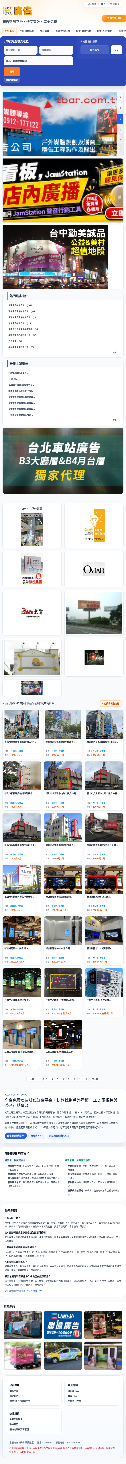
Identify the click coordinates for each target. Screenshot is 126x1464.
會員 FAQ (37, 1291)
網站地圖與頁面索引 (19, 1429)
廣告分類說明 (12, 80)
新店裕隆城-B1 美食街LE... (17, 948)
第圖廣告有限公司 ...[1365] (20, 305)
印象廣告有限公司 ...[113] (19, 323)
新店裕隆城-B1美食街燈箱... (59, 896)
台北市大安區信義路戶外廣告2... (102, 742)
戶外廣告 (9, 31)
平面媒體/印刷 (27, 31)
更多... (115, 353)
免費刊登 (115, 4)
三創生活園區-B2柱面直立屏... (60, 1051)
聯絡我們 (14, 1424)
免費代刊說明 (74, 1401)
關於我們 (14, 1396)
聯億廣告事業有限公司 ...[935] (21, 311)
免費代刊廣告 (16, 1419)
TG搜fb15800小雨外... (18, 373)
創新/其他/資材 (104, 31)
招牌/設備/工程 (62, 31)
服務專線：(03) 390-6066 (68, 1442)
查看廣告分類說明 (15, 1135)
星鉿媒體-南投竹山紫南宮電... (21, 397)
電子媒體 (44, 31)
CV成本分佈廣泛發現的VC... (21, 385)
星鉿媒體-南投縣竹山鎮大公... (21, 403)
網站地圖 (14, 1391)
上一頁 (31, 1079)
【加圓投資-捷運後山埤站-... (20, 415)
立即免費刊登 (114, 18)
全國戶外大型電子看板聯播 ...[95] (23, 329)
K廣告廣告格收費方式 (20, 1401)
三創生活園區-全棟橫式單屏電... (19, 1051)
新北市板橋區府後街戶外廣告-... (19, 793)
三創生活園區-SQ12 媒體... (17, 1000)
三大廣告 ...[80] (15, 341)
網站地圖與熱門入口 (59, 1135)
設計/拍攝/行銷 (83, 31)
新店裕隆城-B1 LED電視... (99, 896)
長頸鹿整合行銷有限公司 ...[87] (22, 335)
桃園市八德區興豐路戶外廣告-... (61, 845)
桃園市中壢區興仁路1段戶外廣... (102, 845)
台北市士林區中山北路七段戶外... (20, 742)
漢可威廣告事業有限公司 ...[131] (22, 317)
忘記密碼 (91, 4)
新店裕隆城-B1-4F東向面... (59, 948)
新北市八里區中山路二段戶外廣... (62, 793)
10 (86, 1079)
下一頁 (95, 1079)
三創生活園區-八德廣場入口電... (61, 1000)
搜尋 (12, 71)
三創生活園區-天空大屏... (99, 1000)
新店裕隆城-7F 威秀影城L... (100, 948)
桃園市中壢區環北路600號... (20, 391)
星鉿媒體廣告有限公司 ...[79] (21, 347)
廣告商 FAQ (37, 1135)
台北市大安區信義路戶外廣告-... (61, 742)
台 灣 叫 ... (13, 379)
